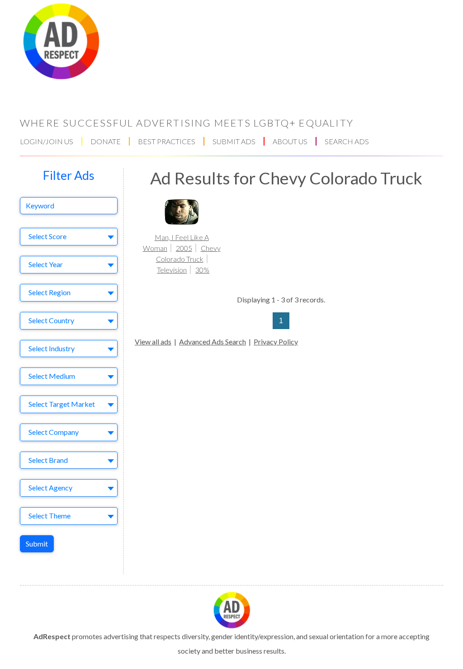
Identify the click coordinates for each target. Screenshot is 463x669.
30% (202, 269)
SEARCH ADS (347, 141)
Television (172, 269)
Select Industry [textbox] (51, 348)
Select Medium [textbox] (51, 376)
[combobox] (69, 236)
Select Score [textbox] (47, 236)
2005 (184, 248)
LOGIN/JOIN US (46, 141)
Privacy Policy (276, 341)
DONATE (105, 141)
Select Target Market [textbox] (61, 404)
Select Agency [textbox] (50, 487)
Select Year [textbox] (45, 264)
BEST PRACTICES (166, 141)
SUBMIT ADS (234, 141)
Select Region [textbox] (49, 292)
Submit (37, 543)
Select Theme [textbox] (49, 515)
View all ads (153, 341)
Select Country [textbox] (51, 320)
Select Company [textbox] (53, 432)
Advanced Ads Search (212, 341)
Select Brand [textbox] (48, 460)
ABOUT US (290, 141)
